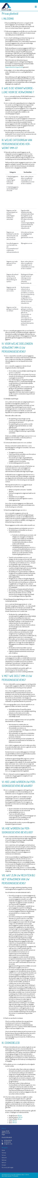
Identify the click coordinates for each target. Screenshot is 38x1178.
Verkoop (4, 1160)
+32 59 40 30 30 (8, 1140)
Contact (4, 1165)
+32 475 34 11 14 (7, 1142)
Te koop (4, 1152)
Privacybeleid (15, 1176)
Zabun (23, 1174)
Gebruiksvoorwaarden (7, 1176)
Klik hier (20, 1115)
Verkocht (4, 1157)
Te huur (4, 1155)
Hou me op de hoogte (7, 1167)
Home (3, 1150)
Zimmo (27, 1174)
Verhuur (4, 1162)
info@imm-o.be (8, 1144)
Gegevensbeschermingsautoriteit (14, 67)
